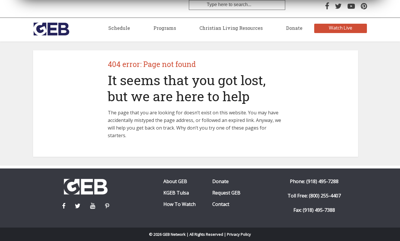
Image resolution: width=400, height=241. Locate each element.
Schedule (119, 28)
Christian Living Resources (231, 28)
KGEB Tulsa (176, 193)
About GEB (175, 181)
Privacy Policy (239, 234)
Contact (220, 204)
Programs (164, 28)
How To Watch (179, 204)
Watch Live (341, 28)
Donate (294, 28)
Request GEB (226, 193)
